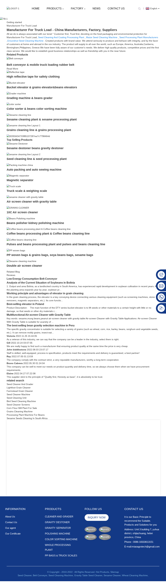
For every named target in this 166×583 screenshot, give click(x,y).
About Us (10, 516)
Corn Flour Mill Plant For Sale (22, 408)
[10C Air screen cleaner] (18, 207)
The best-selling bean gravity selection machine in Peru (41, 325)
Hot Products (102, 572)
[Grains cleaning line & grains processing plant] (23, 125)
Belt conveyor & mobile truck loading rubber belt (40, 64)
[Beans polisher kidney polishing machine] (21, 218)
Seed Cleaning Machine (60, 575)
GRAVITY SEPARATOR (58, 528)
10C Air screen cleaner (22, 212)
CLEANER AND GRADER (59, 516)
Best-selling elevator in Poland (25, 304)
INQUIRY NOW (97, 517)
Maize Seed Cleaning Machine (101, 37)
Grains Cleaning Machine (20, 411)
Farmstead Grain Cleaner (20, 391)
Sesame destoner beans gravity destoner (35, 148)
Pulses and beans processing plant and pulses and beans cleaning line (56, 244)
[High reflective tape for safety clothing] (15, 72)
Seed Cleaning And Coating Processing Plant (61, 37)
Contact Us (116, 8)
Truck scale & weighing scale (27, 190)
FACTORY (77, 8)
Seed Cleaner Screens (18, 404)
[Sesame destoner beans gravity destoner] (17, 143)
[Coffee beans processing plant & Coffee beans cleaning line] (39, 229)
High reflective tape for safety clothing (33, 76)
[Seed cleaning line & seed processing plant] (23, 154)
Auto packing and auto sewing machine (34, 169)
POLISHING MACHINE (57, 533)
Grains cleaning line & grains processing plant (39, 130)
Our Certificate (13, 533)
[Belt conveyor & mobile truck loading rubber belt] (15, 58)
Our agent (10, 528)
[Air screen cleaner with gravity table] (25, 197)
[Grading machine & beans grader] (16, 93)
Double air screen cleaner (24, 265)
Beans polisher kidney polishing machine (35, 223)
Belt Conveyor (40, 575)
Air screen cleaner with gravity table (32, 201)
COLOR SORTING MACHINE (61, 539)
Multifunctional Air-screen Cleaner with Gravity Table (39, 314)
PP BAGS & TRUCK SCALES (61, 555)
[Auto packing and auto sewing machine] (20, 165)
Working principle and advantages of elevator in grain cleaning (45, 293)
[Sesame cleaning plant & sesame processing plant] (19, 114)
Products (54, 8)
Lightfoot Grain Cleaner (19, 387)
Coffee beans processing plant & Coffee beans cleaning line (48, 233)
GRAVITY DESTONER (57, 522)
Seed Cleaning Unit (16, 398)
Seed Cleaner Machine (18, 394)
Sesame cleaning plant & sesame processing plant (42, 119)
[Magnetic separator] (18, 175)
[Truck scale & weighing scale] (14, 186)
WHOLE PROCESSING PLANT (58, 547)
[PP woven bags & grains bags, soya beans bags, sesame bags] (16, 250)
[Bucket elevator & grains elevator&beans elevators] (16, 82)
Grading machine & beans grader (30, 98)
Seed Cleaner (25, 575)
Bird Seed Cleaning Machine (21, 401)
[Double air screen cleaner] (21, 261)
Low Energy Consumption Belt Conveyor (32, 278)
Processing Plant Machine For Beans (26, 415)
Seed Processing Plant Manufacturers (138, 37)
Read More (12, 68)
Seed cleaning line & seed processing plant (37, 159)
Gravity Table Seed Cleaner (88, 575)
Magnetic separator (20, 180)
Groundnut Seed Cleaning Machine (25, 40)
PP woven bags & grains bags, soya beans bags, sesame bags (50, 255)
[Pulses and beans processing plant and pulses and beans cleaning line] (21, 239)
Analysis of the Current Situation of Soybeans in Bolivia (41, 282)
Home (36, 8)
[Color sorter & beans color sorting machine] (14, 104)
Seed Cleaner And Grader (20, 384)
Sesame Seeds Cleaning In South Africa (27, 418)
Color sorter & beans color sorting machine (37, 108)
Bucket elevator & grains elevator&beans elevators (42, 87)
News (97, 8)
